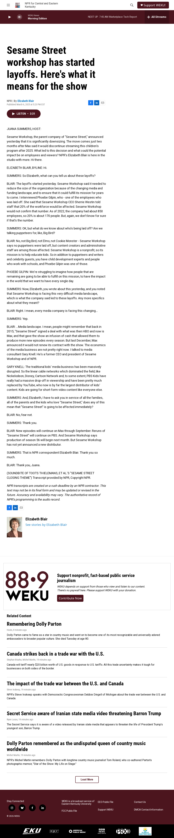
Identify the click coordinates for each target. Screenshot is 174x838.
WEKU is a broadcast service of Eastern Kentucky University (78, 802)
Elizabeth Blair (26, 101)
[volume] (19, 17)
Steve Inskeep (13, 689)
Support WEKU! (155, 5)
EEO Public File (105, 802)
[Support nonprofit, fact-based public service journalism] (27, 586)
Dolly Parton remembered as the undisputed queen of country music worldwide (76, 746)
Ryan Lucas (12, 719)
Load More (87, 779)
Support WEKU (105, 809)
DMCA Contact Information (148, 809)
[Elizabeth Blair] (14, 527)
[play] (9, 17)
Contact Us (140, 802)
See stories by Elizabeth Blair (46, 525)
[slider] (24, 17)
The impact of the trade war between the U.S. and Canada (65, 684)
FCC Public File (69, 811)
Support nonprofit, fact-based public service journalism (96, 578)
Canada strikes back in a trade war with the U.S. (55, 654)
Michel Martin (13, 755)
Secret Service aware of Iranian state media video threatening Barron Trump (84, 713)
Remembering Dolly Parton (34, 624)
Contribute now (70, 598)
